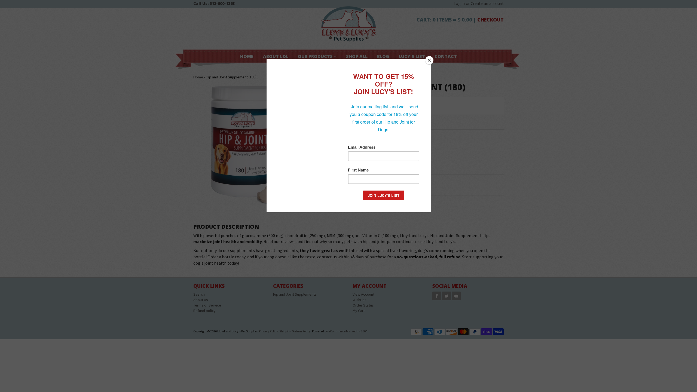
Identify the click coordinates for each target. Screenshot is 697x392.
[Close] (429, 60)
